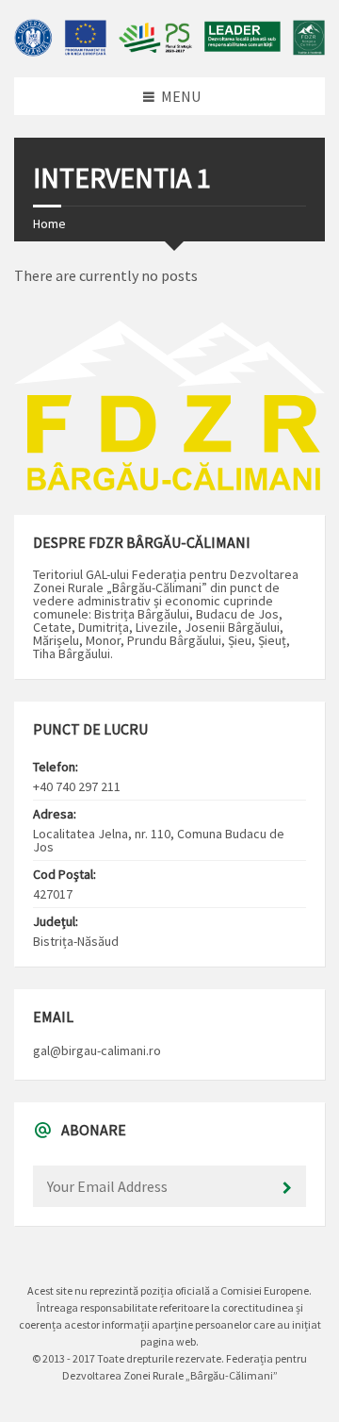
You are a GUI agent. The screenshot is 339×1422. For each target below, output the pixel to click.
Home (49, 223)
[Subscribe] (287, 1188)
